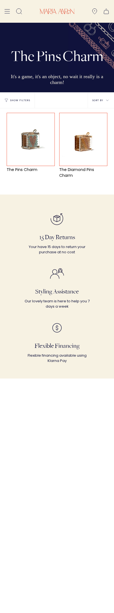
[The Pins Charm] (31, 139)
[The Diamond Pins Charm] (83, 139)
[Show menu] (7, 11)
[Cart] (106, 11)
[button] (19, 11)
